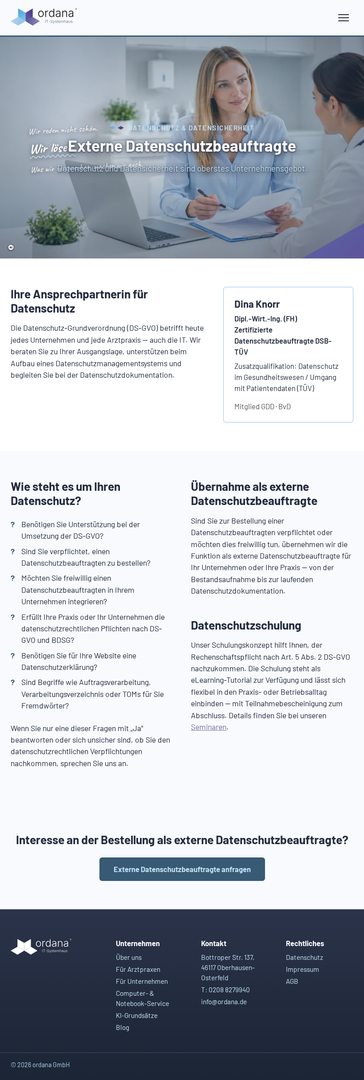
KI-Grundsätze (137, 1015)
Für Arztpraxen (138, 969)
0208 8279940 (229, 990)
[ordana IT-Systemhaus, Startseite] (45, 17)
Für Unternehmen (142, 981)
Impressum (302, 969)
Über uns (129, 957)
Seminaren (208, 727)
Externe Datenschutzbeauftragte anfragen (182, 869)
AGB (292, 981)
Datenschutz (304, 957)
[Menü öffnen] (343, 17)
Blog (122, 1027)
